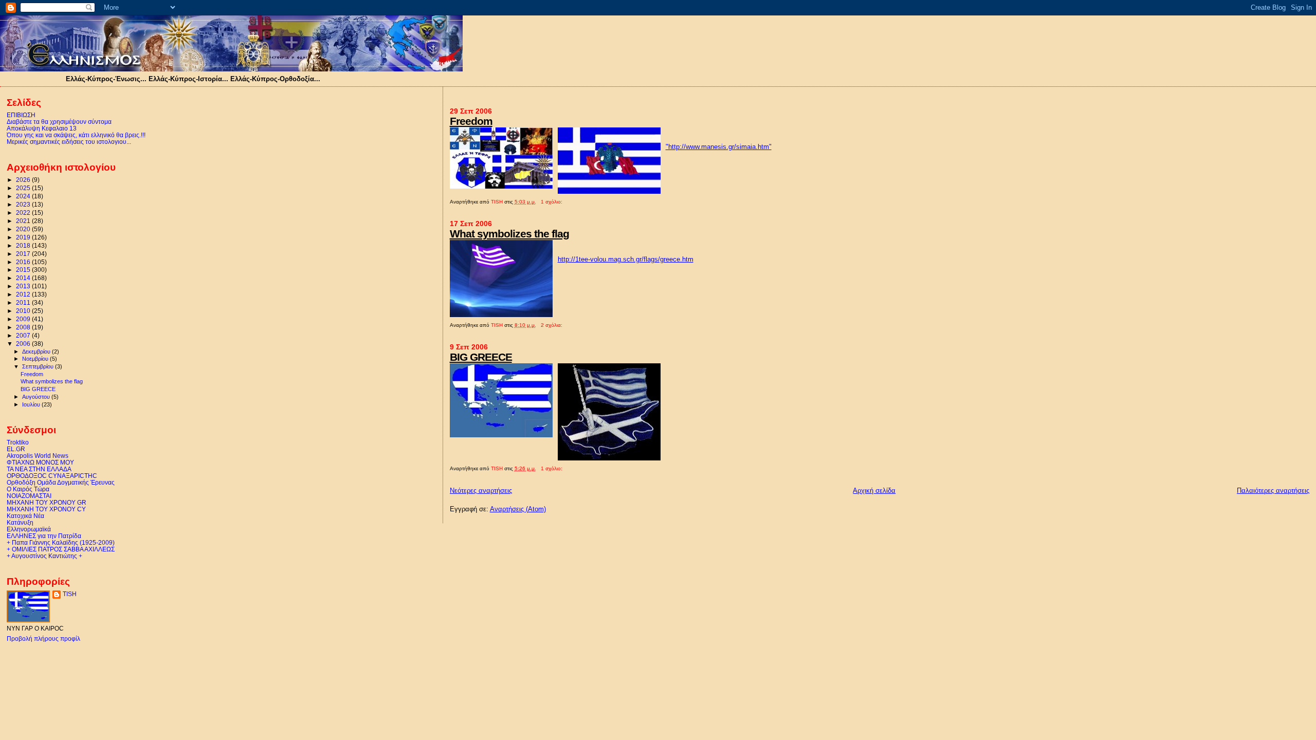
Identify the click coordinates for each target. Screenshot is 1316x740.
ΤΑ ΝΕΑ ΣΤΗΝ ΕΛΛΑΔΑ (39, 469)
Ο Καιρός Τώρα (28, 489)
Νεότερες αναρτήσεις (481, 490)
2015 (24, 269)
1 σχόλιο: (552, 202)
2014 (24, 277)
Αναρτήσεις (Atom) (518, 509)
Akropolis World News (37, 455)
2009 (24, 319)
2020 (24, 229)
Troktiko (18, 442)
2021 (24, 220)
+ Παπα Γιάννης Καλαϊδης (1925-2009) (61, 542)
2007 (24, 335)
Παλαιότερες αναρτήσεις (1273, 490)
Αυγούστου (36, 397)
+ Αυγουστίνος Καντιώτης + (44, 555)
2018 (24, 245)
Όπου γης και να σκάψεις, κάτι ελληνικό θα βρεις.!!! (76, 135)
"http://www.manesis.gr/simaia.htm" (719, 147)
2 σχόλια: (552, 325)
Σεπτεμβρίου (38, 366)
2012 (24, 294)
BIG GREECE (481, 357)
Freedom (471, 121)
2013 (24, 286)
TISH (70, 594)
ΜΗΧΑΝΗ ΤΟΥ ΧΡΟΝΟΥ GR (46, 502)
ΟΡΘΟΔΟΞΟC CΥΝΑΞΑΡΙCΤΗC (52, 475)
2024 (24, 196)
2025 (24, 187)
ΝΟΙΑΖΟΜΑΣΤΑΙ (29, 495)
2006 (24, 343)
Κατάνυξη (20, 522)
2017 (24, 253)
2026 (24, 179)
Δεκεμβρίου (37, 351)
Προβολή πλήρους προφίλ (43, 638)
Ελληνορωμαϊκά (29, 529)
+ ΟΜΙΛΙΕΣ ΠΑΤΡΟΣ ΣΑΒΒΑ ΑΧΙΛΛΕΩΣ (61, 549)
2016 (24, 261)
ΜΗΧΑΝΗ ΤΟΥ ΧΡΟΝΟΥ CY (46, 509)
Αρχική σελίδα (874, 490)
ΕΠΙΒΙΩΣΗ (21, 115)
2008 (24, 327)
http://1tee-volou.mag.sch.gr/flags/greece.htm (625, 259)
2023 (24, 204)
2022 (24, 212)
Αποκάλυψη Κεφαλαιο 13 (42, 128)
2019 (24, 237)
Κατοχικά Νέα (25, 515)
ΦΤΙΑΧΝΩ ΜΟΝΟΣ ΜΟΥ (40, 462)
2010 (24, 310)
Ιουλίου (32, 404)
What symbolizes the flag (509, 233)
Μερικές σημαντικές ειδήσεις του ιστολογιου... (69, 141)
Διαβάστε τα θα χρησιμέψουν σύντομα (59, 121)
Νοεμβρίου (36, 359)
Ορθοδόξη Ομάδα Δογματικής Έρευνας (61, 482)
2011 (24, 302)
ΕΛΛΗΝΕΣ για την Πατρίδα (44, 535)
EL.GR (16, 449)
